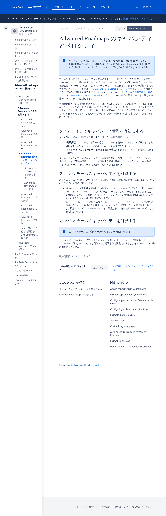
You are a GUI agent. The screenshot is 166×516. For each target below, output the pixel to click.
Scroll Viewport (92, 365)
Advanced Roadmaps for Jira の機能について (26, 88)
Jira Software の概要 (25, 39)
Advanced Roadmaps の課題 (29, 134)
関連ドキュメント (64, 7)
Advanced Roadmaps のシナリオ (31, 186)
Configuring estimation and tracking (129, 309)
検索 (137, 7)
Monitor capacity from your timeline (128, 294)
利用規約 (106, 506)
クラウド (120, 28)
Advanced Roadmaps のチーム (29, 145)
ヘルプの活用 (21, 275)
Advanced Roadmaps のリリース (29, 208)
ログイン (147, 7)
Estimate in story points (122, 314)
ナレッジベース (87, 7)
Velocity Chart (117, 320)
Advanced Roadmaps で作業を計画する (27, 111)
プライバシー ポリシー (85, 506)
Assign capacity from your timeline (128, 288)
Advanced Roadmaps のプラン (29, 122)
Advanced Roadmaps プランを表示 (27, 246)
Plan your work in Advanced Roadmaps (131, 346)
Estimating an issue (120, 340)
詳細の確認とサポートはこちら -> (140, 18)
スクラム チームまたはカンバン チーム (81, 95)
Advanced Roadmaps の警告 (29, 220)
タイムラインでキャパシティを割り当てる (80, 288)
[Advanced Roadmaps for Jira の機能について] (96, 28)
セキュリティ (121, 506)
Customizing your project (123, 326)
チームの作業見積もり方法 (138, 92)
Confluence (75, 365)
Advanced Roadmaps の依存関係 (29, 197)
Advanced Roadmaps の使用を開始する (27, 99)
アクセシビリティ (24, 270)
